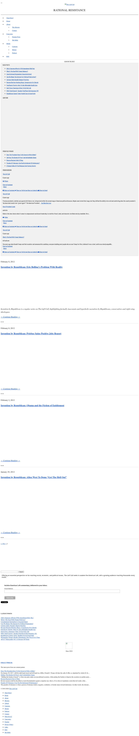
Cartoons (14, 46)
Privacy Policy (9, 724)
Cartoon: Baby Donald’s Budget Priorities (13, 626)
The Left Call (6, 174)
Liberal (7, 703)
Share (5, 187)
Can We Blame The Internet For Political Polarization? (21, 77)
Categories (9, 34)
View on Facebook (7, 185)
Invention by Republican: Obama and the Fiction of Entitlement (32, 405)
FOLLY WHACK (6, 662)
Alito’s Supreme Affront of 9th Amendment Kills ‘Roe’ (17, 618)
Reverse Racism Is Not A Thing (15, 160)
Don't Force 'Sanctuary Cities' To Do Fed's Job (19, 88)
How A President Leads (9, 207)
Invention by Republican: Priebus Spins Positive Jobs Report (31, 333)
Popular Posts (16, 37)
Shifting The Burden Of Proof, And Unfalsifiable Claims (21, 157)
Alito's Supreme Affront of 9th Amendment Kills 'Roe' (21, 68)
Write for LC (8, 717)
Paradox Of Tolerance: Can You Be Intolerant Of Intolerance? (23, 163)
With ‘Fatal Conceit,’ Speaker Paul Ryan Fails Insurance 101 (19, 633)
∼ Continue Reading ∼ (10, 316)
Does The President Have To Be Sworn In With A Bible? (21, 155)
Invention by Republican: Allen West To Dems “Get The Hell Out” (34, 477)
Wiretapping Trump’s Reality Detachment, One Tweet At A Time (20, 637)
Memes (14, 50)
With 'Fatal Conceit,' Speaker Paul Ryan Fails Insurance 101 (22, 91)
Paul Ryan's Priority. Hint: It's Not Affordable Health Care (22, 85)
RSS (7, 56)
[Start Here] (9, 18)
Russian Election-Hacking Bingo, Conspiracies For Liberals (22, 82)
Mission (7, 701)
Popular (7, 722)
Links (6, 727)
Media (8, 44)
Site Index (15, 40)
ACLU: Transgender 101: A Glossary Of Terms (15, 639)
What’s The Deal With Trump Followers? (17, 71)
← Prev (3, 544)
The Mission (16, 27)
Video (6, 217)
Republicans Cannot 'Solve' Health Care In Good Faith (21, 93)
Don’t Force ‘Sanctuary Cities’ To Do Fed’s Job (15, 631)
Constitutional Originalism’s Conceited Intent (14, 622)
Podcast (14, 53)
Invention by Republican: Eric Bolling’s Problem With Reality (32, 267)
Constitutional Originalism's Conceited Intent (19, 74)
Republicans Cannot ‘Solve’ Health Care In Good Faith (17, 635)
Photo (6, 181)
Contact (14, 30)
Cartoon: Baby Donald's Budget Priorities (18, 80)
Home (8, 21)
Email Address (8, 588)
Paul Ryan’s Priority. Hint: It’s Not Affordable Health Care (18, 629)
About (8, 24)
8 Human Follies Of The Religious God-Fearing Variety (21, 166)
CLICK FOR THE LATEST (69, 61)
